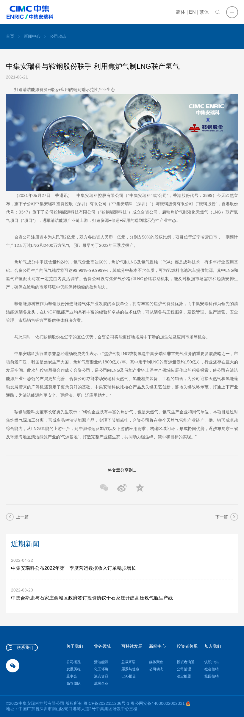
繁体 (204, 12)
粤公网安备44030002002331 (158, 703)
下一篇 (221, 516)
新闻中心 (32, 36)
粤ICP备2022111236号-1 (106, 703)
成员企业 (101, 683)
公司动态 (58, 36)
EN (192, 12)
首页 (10, 36)
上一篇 (22, 516)
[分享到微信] (104, 487)
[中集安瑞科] (30, 12)
